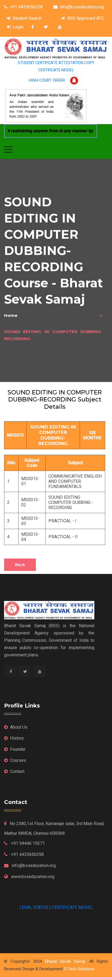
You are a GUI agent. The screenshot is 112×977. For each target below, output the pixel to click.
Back (20, 564)
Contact (17, 771)
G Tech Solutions (79, 968)
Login (18, 26)
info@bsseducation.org (82, 6)
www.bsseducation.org (32, 876)
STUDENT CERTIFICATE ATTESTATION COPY (56, 63)
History (17, 738)
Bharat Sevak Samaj (65, 961)
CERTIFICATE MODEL (56, 70)
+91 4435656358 (26, 6)
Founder (18, 749)
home (10, 315)
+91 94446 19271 (27, 843)
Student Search (27, 18)
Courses (18, 760)
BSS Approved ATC (85, 18)
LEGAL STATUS (33, 907)
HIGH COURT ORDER (47, 80)
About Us (18, 727)
